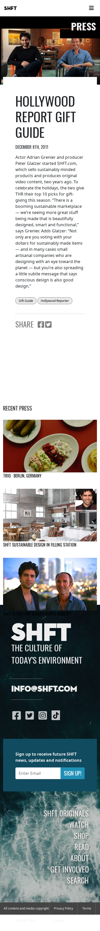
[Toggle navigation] (91, 8)
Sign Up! (72, 773)
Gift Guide (26, 301)
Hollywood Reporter (55, 301)
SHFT (10, 8)
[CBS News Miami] (50, 584)
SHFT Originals (66, 813)
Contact (59, 920)
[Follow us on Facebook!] (17, 715)
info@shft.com (44, 689)
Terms (86, 908)
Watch (79, 824)
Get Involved (70, 869)
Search (78, 880)
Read (81, 846)
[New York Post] (50, 515)
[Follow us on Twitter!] (30, 715)
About (79, 858)
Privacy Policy (63, 908)
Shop (81, 835)
